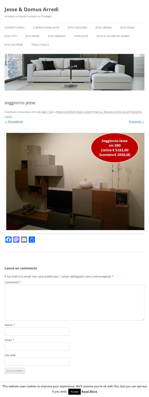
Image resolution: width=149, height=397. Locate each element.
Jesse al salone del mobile (113, 36)
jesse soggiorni (77, 27)
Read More (89, 391)
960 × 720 (47, 112)
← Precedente (14, 121)
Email (9, 340)
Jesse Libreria (104, 27)
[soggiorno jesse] (74, 181)
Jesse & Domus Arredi (32, 9)
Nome (10, 325)
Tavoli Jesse (81, 36)
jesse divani (127, 27)
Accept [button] (74, 391)
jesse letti (11, 36)
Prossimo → (136, 121)
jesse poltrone (14, 44)
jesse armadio (56, 36)
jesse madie (33, 36)
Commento (13, 282)
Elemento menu (14, 27)
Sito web (10, 355)
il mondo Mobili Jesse (46, 27)
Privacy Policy (40, 44)
